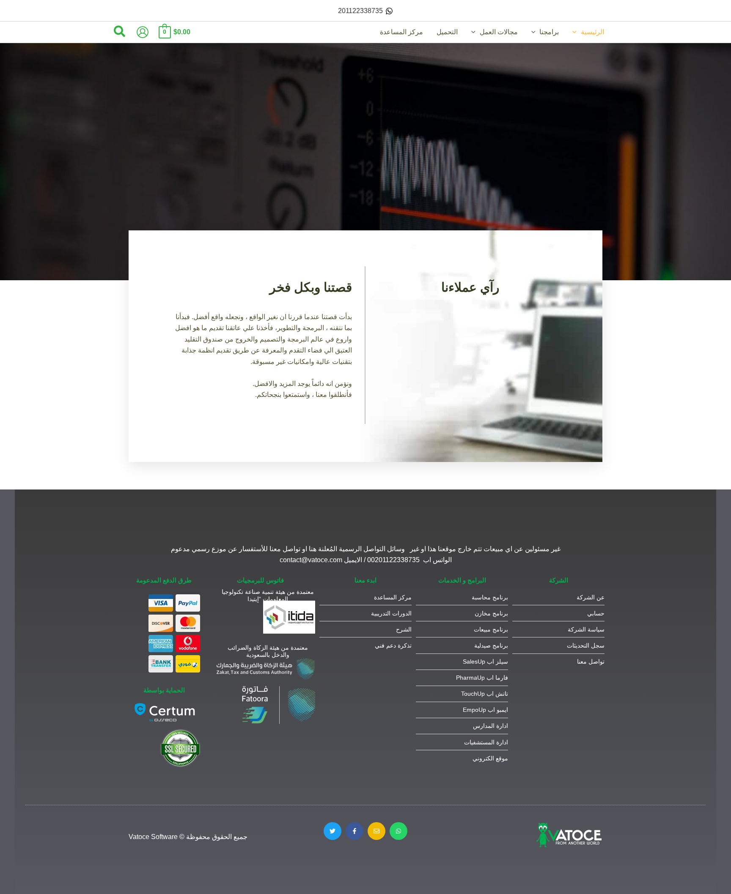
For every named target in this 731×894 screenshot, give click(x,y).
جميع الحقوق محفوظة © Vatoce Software (188, 836)
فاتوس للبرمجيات (260, 580)
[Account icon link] (142, 32)
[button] (576, 32)
